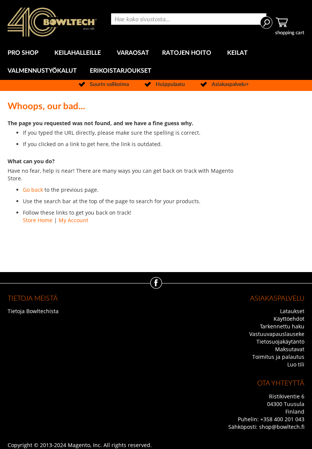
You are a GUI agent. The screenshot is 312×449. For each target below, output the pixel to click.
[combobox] (189, 19)
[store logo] (52, 22)
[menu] (156, 62)
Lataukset (292, 311)
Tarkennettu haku (282, 326)
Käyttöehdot (289, 318)
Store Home (38, 220)
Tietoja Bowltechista (33, 311)
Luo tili (295, 364)
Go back (33, 189)
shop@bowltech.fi (281, 426)
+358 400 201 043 (282, 419)
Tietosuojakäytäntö (280, 341)
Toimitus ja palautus (278, 356)
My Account (73, 220)
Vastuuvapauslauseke (276, 334)
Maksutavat (289, 349)
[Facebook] (156, 286)
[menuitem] (24, 53)
